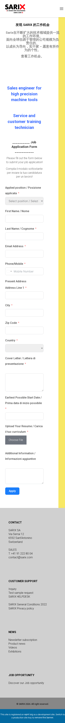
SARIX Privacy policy (21, 608)
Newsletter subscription (22, 640)
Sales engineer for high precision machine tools (24, 94)
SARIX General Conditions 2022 (27, 604)
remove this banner (44, 717)
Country (10, 340)
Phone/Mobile (14, 263)
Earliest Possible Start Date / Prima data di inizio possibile (23, 400)
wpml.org (28, 714)
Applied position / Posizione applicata (23, 190)
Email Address (14, 246)
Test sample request (20, 592)
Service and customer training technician (24, 121)
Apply (12, 491)
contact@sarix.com (20, 557)
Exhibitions (14, 651)
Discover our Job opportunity (26, 683)
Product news (16, 643)
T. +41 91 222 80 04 (20, 553)
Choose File (16, 440)
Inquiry (12, 589)
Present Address (15, 281)
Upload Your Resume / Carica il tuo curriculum (24, 429)
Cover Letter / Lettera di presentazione (20, 361)
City (7, 305)
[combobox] (9, 271)
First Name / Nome (17, 211)
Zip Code (11, 322)
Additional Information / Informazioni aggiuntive (20, 456)
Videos (12, 647)
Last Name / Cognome (19, 228)
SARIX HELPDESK (19, 596)
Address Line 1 (14, 287)
